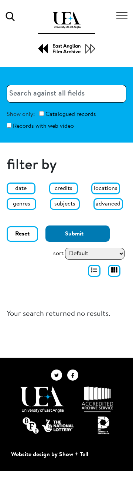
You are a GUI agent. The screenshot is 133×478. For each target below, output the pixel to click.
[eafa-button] (94, 271)
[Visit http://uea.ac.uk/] (41, 399)
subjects (64, 204)
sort (58, 254)
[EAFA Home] (66, 33)
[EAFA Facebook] (74, 375)
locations (105, 188)
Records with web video (42, 126)
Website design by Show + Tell (49, 455)
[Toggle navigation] (121, 16)
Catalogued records (70, 114)
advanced (108, 204)
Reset (22, 234)
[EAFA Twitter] (59, 375)
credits (63, 188)
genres (21, 204)
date (21, 188)
